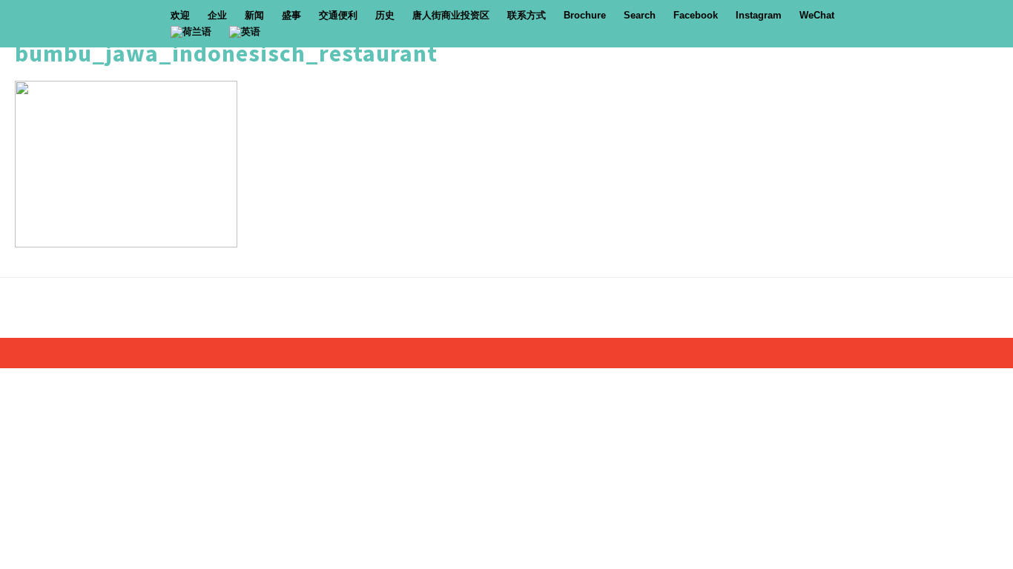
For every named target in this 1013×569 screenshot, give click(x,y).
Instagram (759, 15)
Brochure (585, 15)
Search (640, 15)
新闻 (254, 15)
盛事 (291, 15)
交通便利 (338, 15)
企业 (217, 15)
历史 (385, 15)
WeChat (816, 15)
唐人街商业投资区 (450, 15)
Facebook (695, 15)
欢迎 (180, 15)
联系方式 (526, 15)
